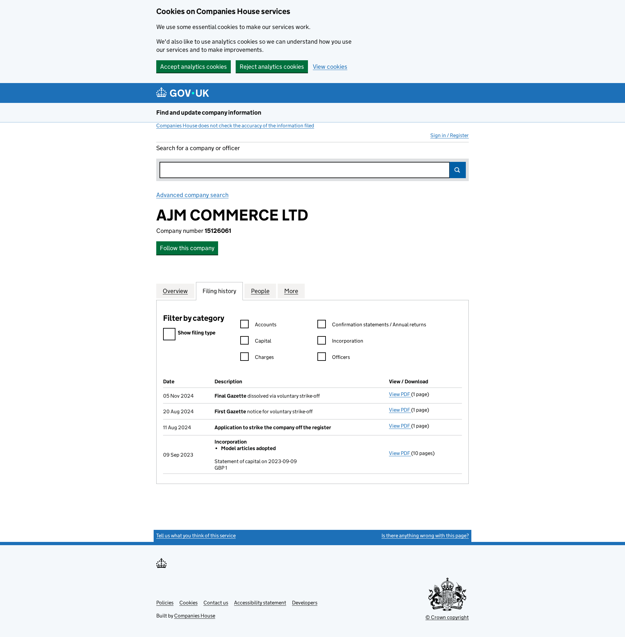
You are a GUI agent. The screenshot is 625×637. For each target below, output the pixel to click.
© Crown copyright (447, 617)
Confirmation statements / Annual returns (379, 324)
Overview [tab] (175, 291)
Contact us (215, 603)
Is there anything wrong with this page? (425, 535)
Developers (304, 603)
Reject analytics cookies (272, 66)
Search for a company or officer (198, 148)
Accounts (265, 324)
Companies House (194, 616)
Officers (341, 357)
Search (458, 170)
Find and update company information (208, 112)
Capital (263, 341)
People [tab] (260, 291)
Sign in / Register (449, 135)
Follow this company (187, 248)
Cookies (188, 603)
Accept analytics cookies (193, 66)
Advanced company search (192, 195)
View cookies (330, 67)
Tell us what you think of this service (196, 535)
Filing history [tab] (219, 291)
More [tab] (291, 291)
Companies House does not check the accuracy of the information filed (235, 125)
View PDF (400, 394)
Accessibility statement (260, 603)
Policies (165, 603)
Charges (264, 357)
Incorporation (347, 341)
